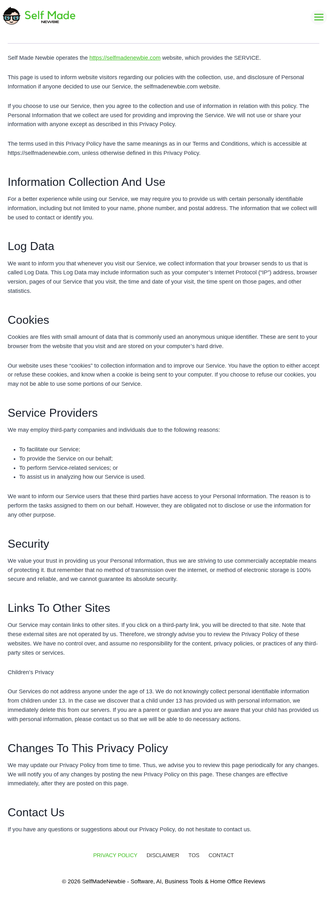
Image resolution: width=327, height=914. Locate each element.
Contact (221, 855)
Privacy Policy (115, 855)
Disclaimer (163, 855)
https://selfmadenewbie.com (125, 58)
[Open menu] (318, 17)
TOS (193, 855)
